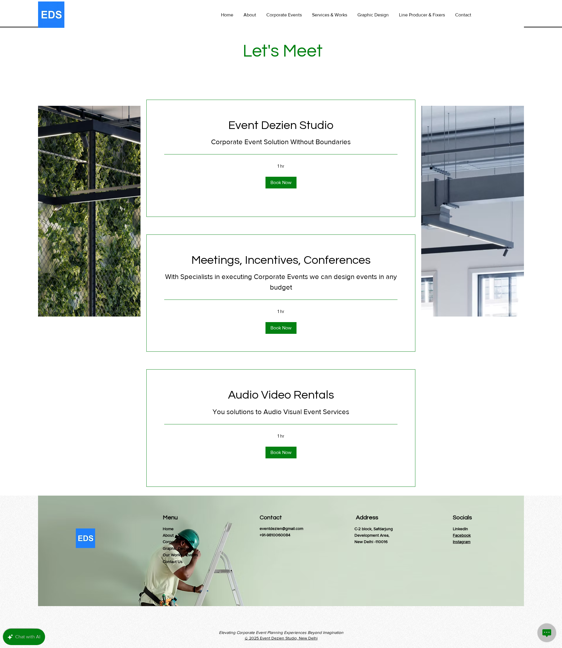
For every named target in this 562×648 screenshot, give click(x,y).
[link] (280, 125)
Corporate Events (178, 541)
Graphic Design (177, 548)
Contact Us (173, 561)
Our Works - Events (180, 554)
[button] (281, 182)
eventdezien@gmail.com (281, 528)
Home (168, 528)
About (168, 535)
